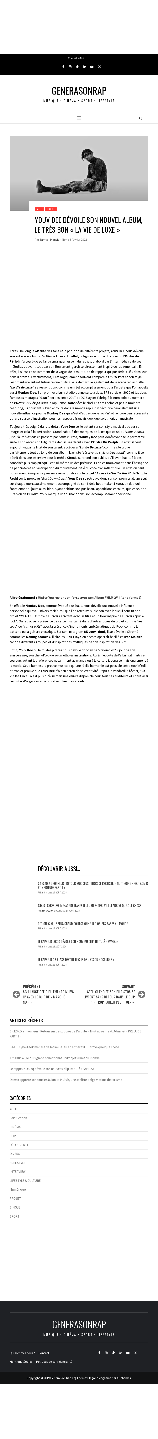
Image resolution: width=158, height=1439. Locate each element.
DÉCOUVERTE (19, 1145)
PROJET (51, 208)
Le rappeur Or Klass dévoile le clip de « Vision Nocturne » (76, 959)
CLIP (13, 1136)
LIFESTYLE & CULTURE (25, 1181)
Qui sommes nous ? (22, 1353)
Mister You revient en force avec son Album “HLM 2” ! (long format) (89, 597)
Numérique (18, 1189)
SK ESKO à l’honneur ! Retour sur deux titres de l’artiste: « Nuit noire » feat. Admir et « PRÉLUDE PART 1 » (93, 885)
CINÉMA (15, 1127)
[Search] (140, 118)
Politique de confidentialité (54, 1361)
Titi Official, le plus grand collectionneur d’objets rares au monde (83, 923)
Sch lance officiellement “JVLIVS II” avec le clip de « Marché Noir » (48, 994)
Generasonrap (79, 90)
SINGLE (15, 1207)
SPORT (14, 1216)
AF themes (124, 1378)
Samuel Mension (51, 239)
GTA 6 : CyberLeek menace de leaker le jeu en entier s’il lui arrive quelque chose (89, 905)
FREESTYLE (17, 1163)
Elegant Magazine (99, 1378)
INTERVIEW (17, 1171)
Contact (44, 1353)
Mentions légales (21, 1361)
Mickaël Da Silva (50, 910)
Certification (18, 1118)
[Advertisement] (79, 27)
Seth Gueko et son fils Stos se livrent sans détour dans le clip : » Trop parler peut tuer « (109, 994)
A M (44, 892)
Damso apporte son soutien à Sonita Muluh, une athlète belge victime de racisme (66, 1080)
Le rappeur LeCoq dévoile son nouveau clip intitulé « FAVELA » (78, 941)
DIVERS (15, 1154)
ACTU (39, 208)
